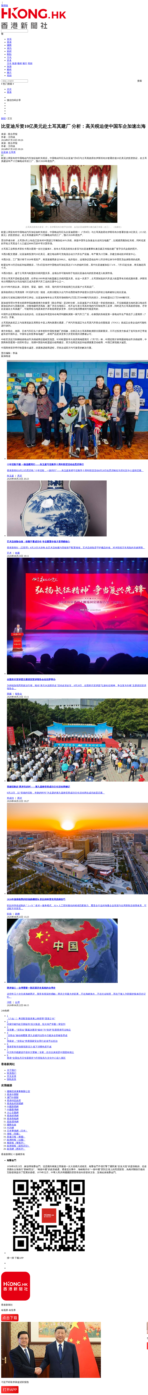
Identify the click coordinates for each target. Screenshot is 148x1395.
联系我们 (11, 1073)
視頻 (30, 63)
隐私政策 (11, 1079)
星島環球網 (12, 1121)
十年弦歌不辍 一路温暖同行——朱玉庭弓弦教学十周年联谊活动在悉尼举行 (45, 464)
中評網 (10, 1127)
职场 (9, 914)
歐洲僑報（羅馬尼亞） (18, 1146)
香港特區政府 (14, 1100)
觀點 (9, 54)
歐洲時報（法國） (16, 1140)
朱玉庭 (10, 476)
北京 (9, 89)
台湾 (17, 1002)
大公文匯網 (12, 1112)
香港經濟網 (12, 1115)
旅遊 (14, 63)
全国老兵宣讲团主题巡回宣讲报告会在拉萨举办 (31, 679)
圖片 (25, 63)
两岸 (19, 798)
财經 (9, 51)
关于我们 (11, 1070)
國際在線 (11, 1124)
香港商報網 (12, 1118)
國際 (9, 45)
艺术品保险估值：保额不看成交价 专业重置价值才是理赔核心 (38, 541)
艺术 (9, 553)
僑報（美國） (14, 1134)
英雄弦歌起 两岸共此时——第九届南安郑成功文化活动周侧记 (38, 786)
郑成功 (10, 798)
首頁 (9, 39)
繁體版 (4, 5)
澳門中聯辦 (12, 1097)
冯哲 (9, 1002)
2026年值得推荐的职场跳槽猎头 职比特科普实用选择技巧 (36, 899)
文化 (9, 57)
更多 (9, 60)
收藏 (17, 553)
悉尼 (19, 476)
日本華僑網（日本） (17, 1131)
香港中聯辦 (12, 1094)
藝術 (19, 63)
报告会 (18, 694)
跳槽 (17, 914)
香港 (9, 42)
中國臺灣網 (12, 1109)
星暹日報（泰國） (16, 1137)
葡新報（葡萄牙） (16, 1143)
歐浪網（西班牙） (16, 1149)
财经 (3, 118)
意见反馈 (11, 1076)
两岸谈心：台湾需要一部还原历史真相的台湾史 (31, 988)
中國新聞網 (12, 1106)
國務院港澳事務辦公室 (18, 1091)
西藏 (9, 694)
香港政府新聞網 (15, 1103)
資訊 (9, 48)
